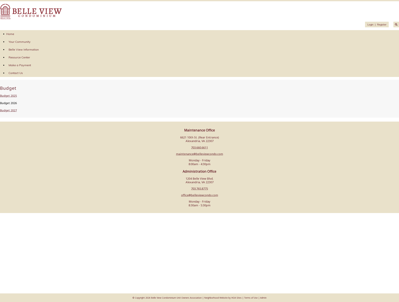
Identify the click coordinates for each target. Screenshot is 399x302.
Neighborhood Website (216, 297)
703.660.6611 (199, 147)
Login (370, 24)
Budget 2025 (8, 96)
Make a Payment (20, 65)
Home (10, 34)
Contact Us (16, 73)
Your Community (20, 42)
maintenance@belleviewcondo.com (199, 154)
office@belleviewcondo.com (199, 195)
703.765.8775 (199, 188)
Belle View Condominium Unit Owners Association (176, 297)
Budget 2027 (8, 110)
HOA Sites (236, 297)
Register (381, 24)
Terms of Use (251, 297)
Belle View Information (24, 49)
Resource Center (19, 57)
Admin (263, 297)
